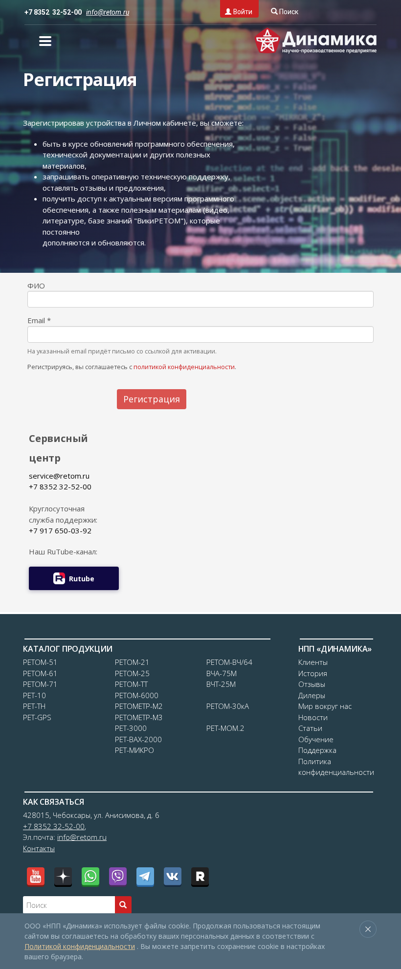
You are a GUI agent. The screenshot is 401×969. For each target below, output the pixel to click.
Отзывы (311, 684)
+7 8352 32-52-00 (53, 12)
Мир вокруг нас (325, 706)
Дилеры (311, 695)
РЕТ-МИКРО (134, 750)
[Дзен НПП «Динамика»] (63, 876)
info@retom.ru (82, 837)
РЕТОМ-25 (132, 673)
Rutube (81, 578)
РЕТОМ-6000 (136, 695)
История (312, 673)
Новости (313, 717)
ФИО (36, 285)
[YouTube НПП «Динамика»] (35, 876)
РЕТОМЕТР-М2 (139, 706)
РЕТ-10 (34, 695)
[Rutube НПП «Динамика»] (200, 876)
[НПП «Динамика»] (315, 40)
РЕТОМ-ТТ (131, 684)
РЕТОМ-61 (40, 673)
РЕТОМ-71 (40, 684)
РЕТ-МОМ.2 (225, 728)
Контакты (39, 848)
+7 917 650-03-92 (60, 530)
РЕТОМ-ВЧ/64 (229, 662)
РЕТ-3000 (131, 728)
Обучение (316, 739)
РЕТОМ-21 (132, 662)
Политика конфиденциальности (336, 766)
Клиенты (313, 662)
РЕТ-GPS (37, 717)
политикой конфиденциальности (184, 366)
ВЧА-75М (221, 673)
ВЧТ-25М (221, 684)
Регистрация (151, 399)
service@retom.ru (59, 476)
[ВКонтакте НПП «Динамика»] (172, 876)
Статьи (310, 728)
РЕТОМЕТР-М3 (139, 717)
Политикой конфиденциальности (79, 946)
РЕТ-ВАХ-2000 (138, 739)
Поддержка (317, 750)
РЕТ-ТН (34, 706)
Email (39, 320)
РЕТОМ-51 (40, 662)
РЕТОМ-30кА (227, 706)
